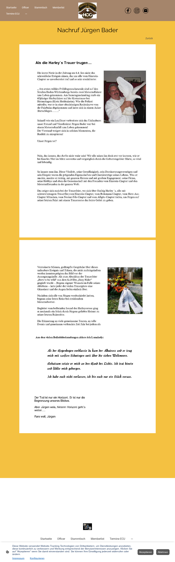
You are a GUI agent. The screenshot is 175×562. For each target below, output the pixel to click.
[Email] (146, 11)
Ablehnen (163, 552)
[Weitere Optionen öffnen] (26, 14)
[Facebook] (128, 11)
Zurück (149, 38)
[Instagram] (137, 11)
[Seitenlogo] (87, 10)
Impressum (18, 558)
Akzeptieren (145, 552)
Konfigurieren (37, 558)
